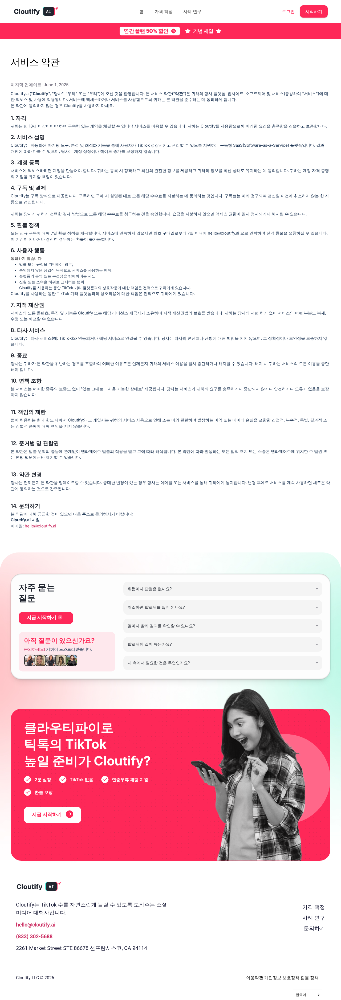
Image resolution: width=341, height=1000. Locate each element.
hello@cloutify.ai (40, 525)
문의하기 (314, 928)
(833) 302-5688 (34, 936)
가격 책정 (164, 11)
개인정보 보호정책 (281, 977)
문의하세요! (34, 649)
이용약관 (254, 977)
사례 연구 (192, 11)
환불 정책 (310, 977)
